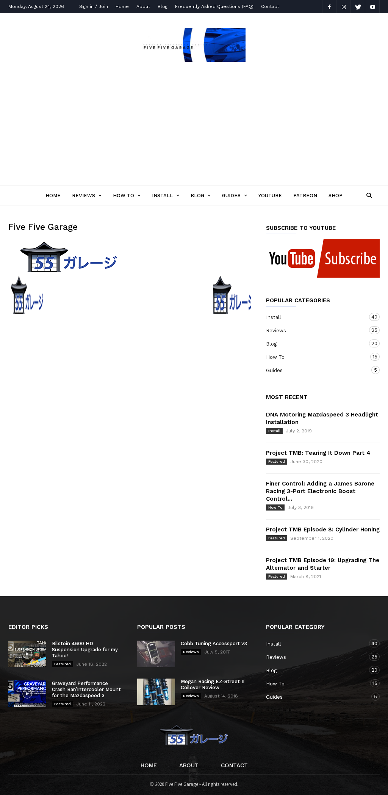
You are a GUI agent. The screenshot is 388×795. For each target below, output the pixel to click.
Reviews (83, 195)
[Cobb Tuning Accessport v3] (156, 654)
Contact (270, 6)
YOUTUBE (270, 195)
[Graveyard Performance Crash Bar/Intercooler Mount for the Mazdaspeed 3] (27, 693)
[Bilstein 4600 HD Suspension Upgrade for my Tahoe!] (27, 654)
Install (162, 195)
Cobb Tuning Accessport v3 (214, 643)
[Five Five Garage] (194, 59)
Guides (231, 195)
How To (123, 195)
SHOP (336, 195)
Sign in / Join (93, 6)
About (143, 6)
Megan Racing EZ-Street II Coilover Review (212, 684)
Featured (276, 461)
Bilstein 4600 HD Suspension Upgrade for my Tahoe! (85, 649)
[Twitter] (358, 6)
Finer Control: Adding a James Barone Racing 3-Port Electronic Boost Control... (320, 491)
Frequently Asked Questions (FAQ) (214, 6)
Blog (162, 6)
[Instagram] (343, 6)
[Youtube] (372, 6)
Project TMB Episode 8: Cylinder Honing (323, 529)
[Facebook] (329, 6)
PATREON (305, 195)
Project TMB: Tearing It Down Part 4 (318, 452)
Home (122, 6)
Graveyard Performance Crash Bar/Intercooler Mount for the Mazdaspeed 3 (86, 689)
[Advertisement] (194, 121)
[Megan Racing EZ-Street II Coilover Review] (156, 692)
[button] (367, 195)
